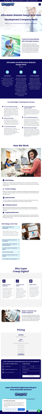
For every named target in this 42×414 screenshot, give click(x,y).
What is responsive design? (7, 252)
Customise (7, 409)
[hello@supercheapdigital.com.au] (3, 369)
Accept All (21, 409)
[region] (14, 405)
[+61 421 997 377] (3, 366)
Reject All (14, 409)
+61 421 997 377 (8, 366)
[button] (40, 4)
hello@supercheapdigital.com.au (11, 369)
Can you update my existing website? (10, 258)
